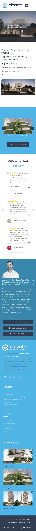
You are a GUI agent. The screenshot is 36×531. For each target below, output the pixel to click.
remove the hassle (18, 366)
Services (7, 387)
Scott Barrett (18, 297)
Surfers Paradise (8, 466)
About (6, 414)
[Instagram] (15, 377)
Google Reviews (18, 161)
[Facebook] (5, 377)
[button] (26, 5)
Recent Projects (12, 443)
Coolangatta (7, 488)
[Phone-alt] (31, 5)
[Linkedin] (10, 377)
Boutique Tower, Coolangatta (18, 136)
